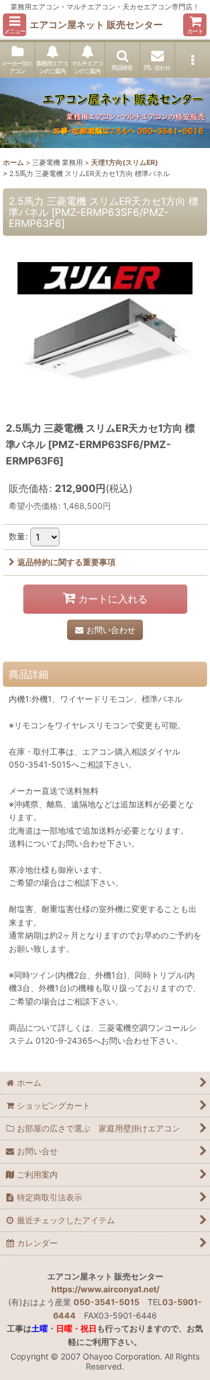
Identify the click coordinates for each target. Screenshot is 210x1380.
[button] (14, 24)
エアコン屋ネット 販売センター (96, 24)
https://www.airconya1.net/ (105, 1289)
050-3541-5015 (106, 1302)
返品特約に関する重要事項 (67, 562)
